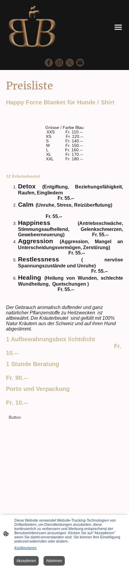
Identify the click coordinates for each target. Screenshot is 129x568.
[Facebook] (49, 63)
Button (15, 417)
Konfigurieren (25, 548)
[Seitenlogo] (32, 27)
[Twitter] (70, 63)
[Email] (80, 63)
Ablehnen (54, 561)
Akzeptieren (26, 561)
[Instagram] (59, 63)
